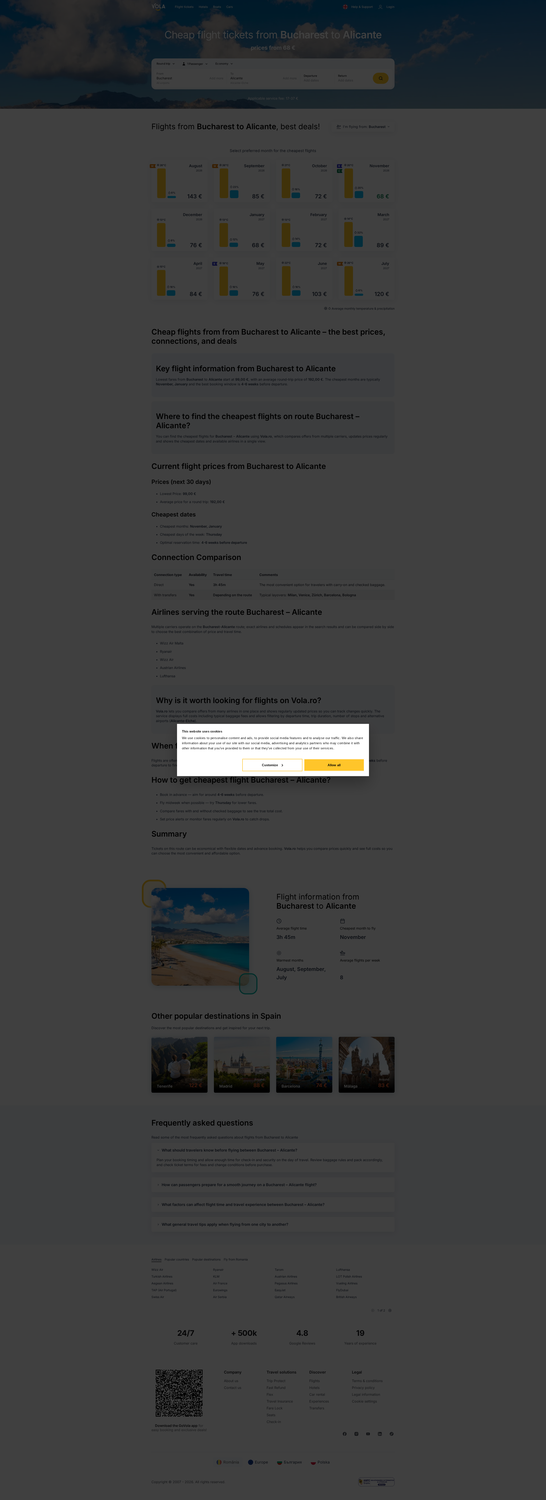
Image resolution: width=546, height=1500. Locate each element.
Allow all (334, 765)
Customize (270, 765)
